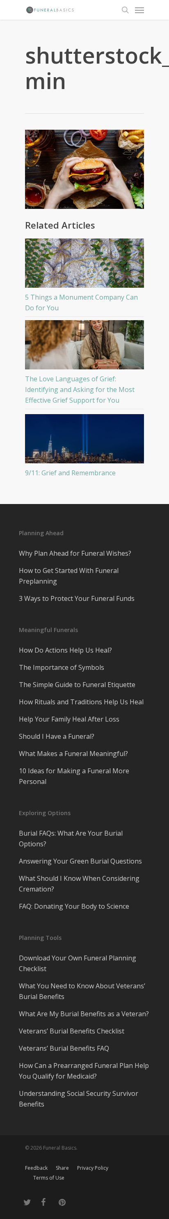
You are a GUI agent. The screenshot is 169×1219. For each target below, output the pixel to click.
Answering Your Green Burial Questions (80, 861)
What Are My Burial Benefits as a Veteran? (84, 1013)
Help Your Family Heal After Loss (69, 719)
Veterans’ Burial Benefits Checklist (71, 1031)
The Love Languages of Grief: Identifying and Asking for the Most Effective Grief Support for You (80, 389)
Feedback (36, 1167)
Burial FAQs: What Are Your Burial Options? (71, 838)
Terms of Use (48, 1177)
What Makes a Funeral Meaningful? (73, 753)
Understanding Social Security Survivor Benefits (78, 1099)
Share (62, 1167)
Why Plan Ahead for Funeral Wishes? (75, 553)
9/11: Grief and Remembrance (70, 472)
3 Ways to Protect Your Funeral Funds (77, 598)
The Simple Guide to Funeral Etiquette (77, 684)
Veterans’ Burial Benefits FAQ (64, 1048)
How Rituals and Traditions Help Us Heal (81, 701)
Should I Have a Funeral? (56, 736)
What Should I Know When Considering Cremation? (79, 884)
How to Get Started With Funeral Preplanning (69, 576)
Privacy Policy (92, 1167)
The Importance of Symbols (61, 667)
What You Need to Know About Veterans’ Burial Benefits (82, 991)
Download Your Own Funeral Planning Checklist (77, 963)
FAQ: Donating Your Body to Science (74, 906)
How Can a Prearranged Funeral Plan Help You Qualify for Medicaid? (84, 1071)
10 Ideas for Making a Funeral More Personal (74, 776)
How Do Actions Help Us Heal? (65, 650)
